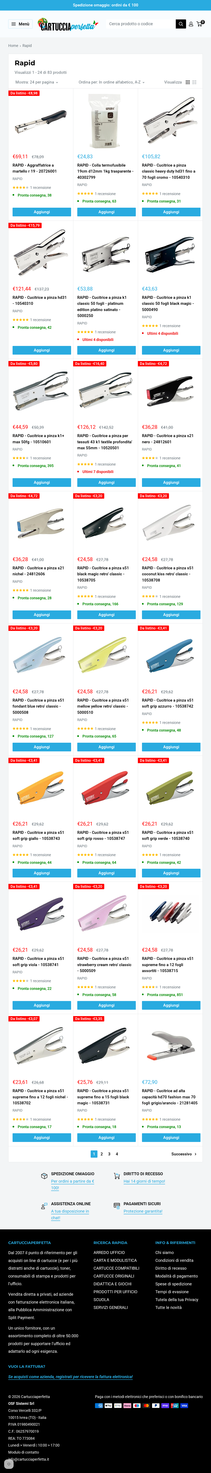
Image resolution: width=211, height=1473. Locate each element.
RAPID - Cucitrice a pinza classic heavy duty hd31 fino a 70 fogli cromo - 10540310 (168, 171)
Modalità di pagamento (176, 1276)
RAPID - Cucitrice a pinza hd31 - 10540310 (40, 300)
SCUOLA (101, 1299)
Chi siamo (164, 1252)
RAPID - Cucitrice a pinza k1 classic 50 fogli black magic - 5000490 (168, 303)
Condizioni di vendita (174, 1260)
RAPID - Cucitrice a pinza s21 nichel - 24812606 (38, 571)
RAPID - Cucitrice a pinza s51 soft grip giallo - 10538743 (38, 835)
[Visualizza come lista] (194, 82)
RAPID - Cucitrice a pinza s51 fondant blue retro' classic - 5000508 (38, 706)
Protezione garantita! (143, 1211)
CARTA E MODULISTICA (115, 1260)
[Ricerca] (181, 24)
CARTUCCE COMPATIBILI (116, 1268)
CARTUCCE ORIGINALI (114, 1276)
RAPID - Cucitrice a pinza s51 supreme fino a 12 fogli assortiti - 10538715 (168, 964)
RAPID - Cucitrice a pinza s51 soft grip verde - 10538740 (168, 835)
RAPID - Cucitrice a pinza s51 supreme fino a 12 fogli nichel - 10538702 (40, 1096)
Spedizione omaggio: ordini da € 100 (105, 5)
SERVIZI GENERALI (111, 1307)
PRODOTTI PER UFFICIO (115, 1291)
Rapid (27, 45)
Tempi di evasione (172, 1291)
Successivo (181, 1154)
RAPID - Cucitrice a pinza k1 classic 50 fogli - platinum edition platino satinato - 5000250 (102, 306)
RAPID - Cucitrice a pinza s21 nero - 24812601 (168, 438)
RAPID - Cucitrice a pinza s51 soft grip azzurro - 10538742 (168, 703)
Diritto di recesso (170, 1268)
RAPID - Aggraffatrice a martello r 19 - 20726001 (35, 168)
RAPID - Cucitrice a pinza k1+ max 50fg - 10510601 (38, 438)
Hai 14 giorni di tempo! (144, 1181)
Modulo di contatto (23, 1452)
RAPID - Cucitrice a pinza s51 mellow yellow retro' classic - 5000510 (103, 706)
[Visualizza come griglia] (188, 82)
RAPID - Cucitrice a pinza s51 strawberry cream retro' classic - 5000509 (104, 964)
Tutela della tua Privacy (176, 1299)
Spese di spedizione (173, 1283)
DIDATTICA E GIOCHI (112, 1283)
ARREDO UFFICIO (109, 1252)
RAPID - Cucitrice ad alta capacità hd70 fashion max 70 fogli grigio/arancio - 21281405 (170, 1096)
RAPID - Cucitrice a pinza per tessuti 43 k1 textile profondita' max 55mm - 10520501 (104, 441)
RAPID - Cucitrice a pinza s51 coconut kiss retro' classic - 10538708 (168, 574)
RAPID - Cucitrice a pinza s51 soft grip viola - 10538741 (38, 961)
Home (13, 45)
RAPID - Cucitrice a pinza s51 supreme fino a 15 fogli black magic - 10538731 (103, 1096)
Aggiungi (42, 212)
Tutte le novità (168, 1307)
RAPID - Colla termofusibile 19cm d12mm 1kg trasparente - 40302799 (105, 171)
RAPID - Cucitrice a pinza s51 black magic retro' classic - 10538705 (103, 574)
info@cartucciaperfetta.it (28, 1459)
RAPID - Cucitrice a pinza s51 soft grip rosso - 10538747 (103, 835)
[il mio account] (191, 24)
